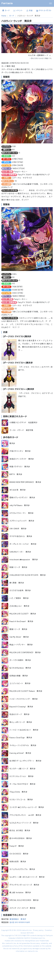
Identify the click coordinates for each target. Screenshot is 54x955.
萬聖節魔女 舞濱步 (18, 919)
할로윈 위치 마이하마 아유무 (20, 922)
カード (11, 16)
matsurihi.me (26, 930)
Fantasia (7, 3)
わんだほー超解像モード (38, 55)
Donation (48, 930)
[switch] (51, 55)
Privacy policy (38, 930)
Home (3, 16)
